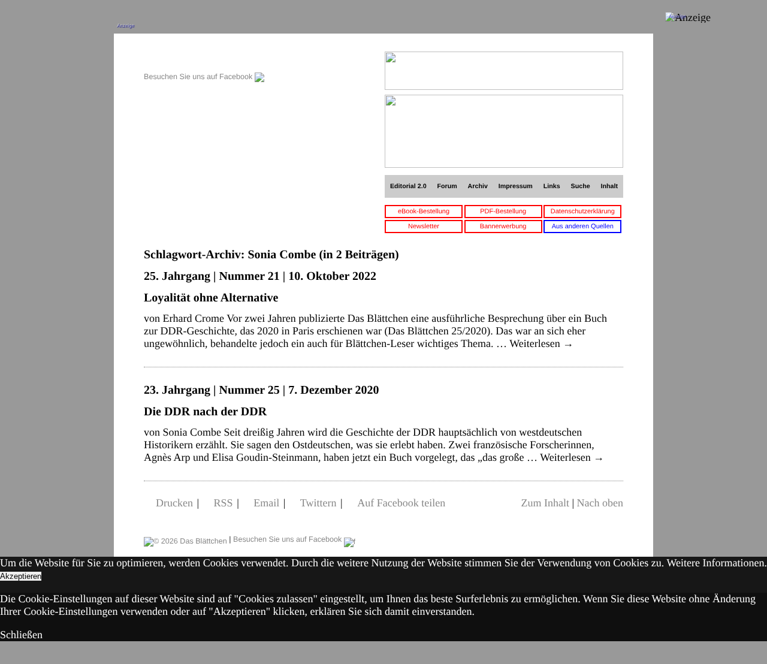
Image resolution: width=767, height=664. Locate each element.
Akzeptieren (20, 576)
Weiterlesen (541, 343)
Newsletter (423, 226)
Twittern (318, 503)
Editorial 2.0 (408, 186)
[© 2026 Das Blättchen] (185, 539)
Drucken (174, 503)
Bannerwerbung (503, 226)
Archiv (478, 186)
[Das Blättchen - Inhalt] (204, 58)
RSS (223, 503)
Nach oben (600, 503)
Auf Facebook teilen (401, 503)
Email (266, 503)
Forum (447, 186)
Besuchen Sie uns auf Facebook (199, 77)
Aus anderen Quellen (583, 226)
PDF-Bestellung (503, 211)
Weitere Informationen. (717, 563)
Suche (580, 186)
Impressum (516, 186)
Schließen (21, 635)
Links (551, 186)
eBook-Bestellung (423, 211)
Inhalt (609, 186)
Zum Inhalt (545, 503)
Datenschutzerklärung (583, 211)
